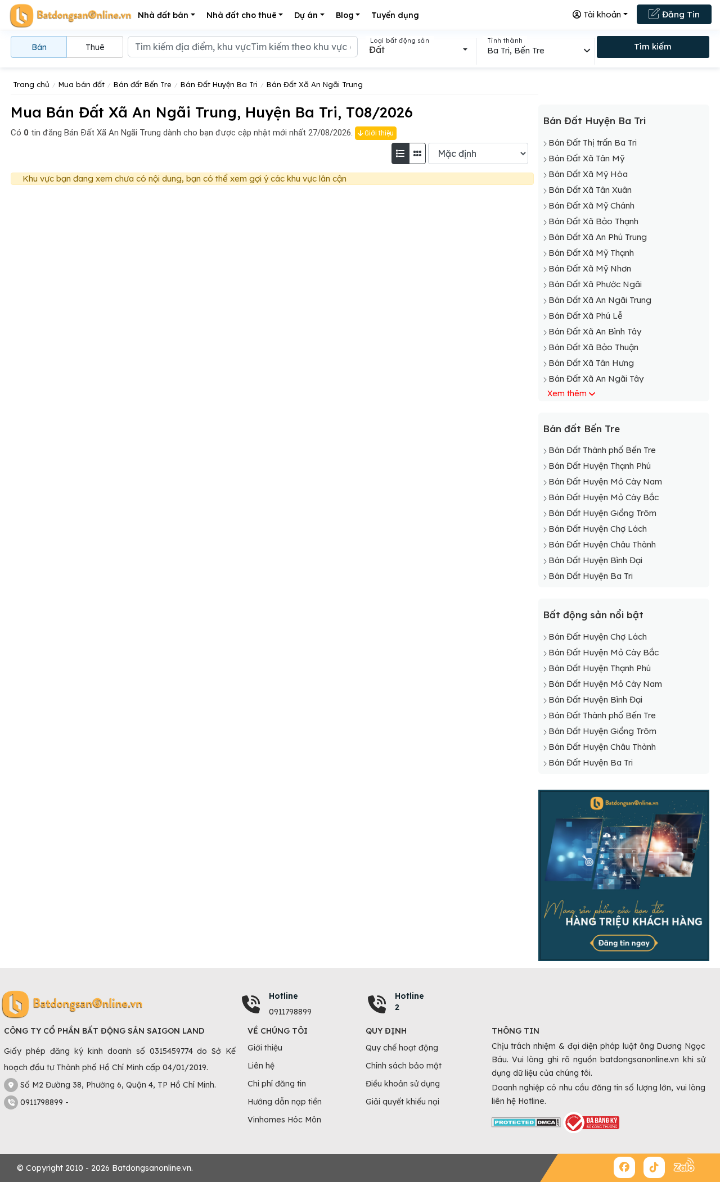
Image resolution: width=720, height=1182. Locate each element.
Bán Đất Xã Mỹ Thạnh (591, 252)
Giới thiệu (378, 133)
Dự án (306, 15)
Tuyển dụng (395, 15)
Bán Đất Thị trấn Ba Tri (592, 142)
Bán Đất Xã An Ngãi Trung (599, 300)
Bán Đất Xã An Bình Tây (594, 331)
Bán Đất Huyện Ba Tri (594, 120)
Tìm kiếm (653, 46)
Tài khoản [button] (601, 14)
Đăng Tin (680, 14)
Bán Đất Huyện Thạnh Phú (599, 465)
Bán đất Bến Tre (581, 428)
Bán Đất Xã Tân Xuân (590, 189)
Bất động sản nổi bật (593, 615)
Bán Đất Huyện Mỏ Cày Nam (605, 481)
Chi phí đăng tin (277, 1084)
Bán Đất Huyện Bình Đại (595, 560)
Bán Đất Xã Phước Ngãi (595, 284)
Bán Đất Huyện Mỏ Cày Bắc (603, 497)
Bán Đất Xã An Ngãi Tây (596, 378)
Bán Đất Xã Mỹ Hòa (588, 174)
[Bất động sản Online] (70, 15)
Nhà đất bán (163, 15)
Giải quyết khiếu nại (402, 1102)
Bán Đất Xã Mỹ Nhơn (589, 268)
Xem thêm (567, 393)
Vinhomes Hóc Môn (284, 1120)
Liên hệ (261, 1066)
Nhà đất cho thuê (241, 15)
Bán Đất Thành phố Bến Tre (602, 450)
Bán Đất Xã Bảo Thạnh (593, 221)
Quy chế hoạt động (402, 1048)
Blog (345, 15)
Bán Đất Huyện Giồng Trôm (602, 513)
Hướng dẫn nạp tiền (285, 1102)
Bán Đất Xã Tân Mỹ (586, 158)
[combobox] (418, 49)
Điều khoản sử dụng (403, 1084)
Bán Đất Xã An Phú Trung (597, 237)
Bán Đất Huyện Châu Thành (602, 544)
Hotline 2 (409, 1001)
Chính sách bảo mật (404, 1066)
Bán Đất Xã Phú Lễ (585, 315)
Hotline (283, 996)
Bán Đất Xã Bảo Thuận (593, 347)
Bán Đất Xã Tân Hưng (591, 362)
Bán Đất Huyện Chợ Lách (597, 528)
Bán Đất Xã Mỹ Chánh (591, 205)
